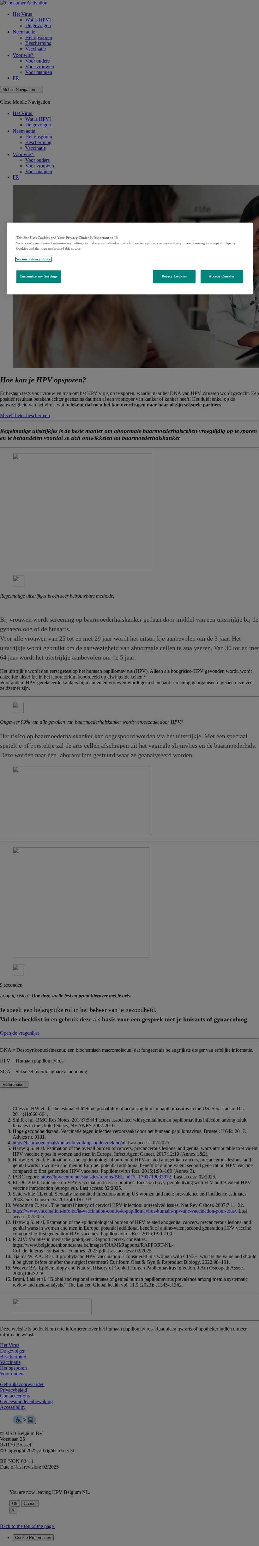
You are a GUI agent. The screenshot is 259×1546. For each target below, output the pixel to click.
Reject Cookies (174, 276)
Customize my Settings (39, 276)
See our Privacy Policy (33, 259)
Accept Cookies (222, 276)
